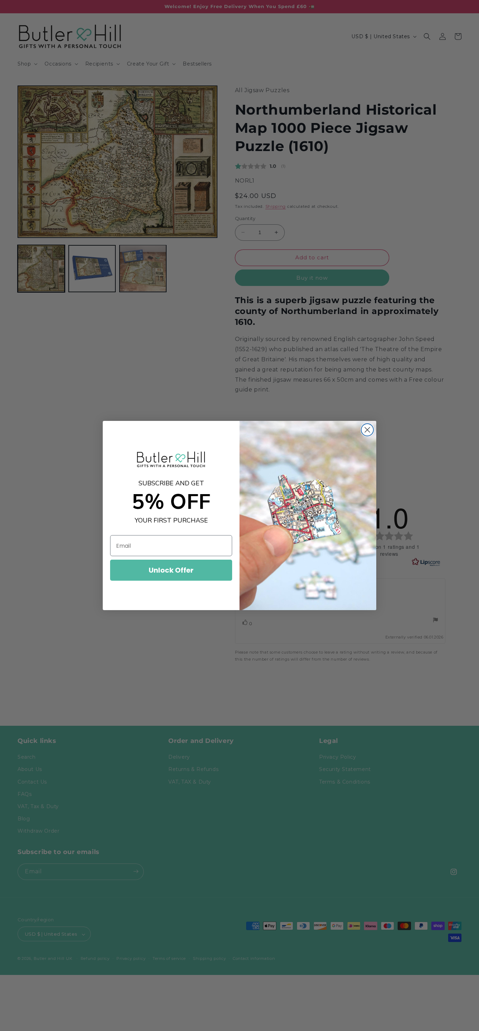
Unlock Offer (171, 570)
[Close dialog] (367, 430)
